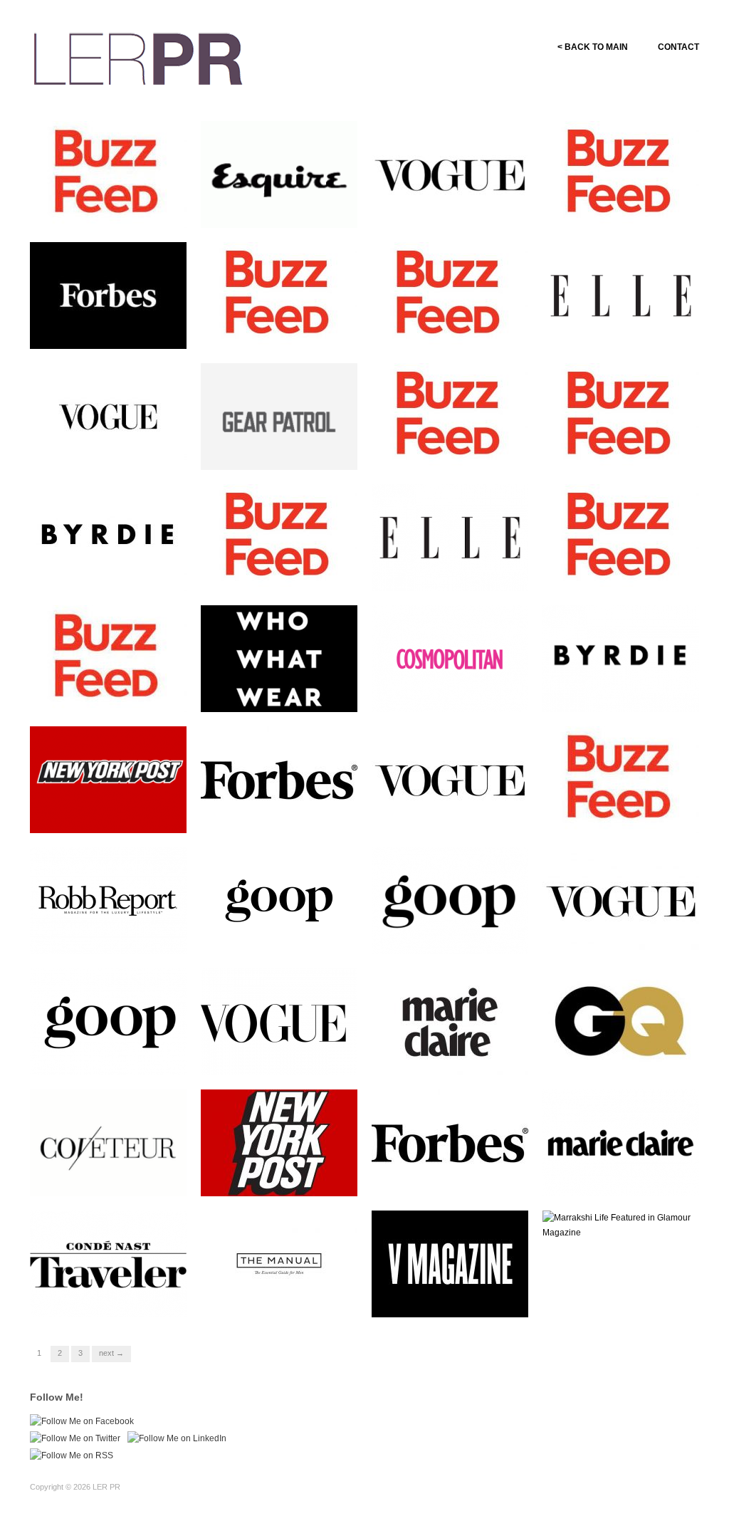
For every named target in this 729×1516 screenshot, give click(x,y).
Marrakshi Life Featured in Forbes (108, 329)
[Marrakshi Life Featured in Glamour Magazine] (620, 1225)
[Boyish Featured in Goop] (450, 900)
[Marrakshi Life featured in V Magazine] (450, 1263)
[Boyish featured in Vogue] (108, 416)
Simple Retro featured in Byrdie (104, 571)
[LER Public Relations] (138, 56)
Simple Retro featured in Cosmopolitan (446, 692)
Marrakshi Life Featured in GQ (621, 1055)
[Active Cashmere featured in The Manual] (279, 1263)
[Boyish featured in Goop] (279, 900)
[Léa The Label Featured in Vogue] (620, 900)
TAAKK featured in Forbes (465, 1182)
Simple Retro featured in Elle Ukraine (456, 571)
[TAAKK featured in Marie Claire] (620, 1142)
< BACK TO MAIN (592, 47)
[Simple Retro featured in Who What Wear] (279, 658)
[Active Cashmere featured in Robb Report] (108, 900)
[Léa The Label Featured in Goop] (108, 1021)
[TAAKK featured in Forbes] (450, 1142)
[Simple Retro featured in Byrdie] (108, 537)
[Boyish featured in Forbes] (279, 779)
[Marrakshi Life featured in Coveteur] (108, 1148)
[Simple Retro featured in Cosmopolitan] (450, 658)
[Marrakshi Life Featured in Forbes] (108, 295)
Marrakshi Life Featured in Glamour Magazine (621, 1297)
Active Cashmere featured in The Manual (284, 1297)
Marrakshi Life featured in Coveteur (107, 1176)
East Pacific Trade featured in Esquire (282, 208)
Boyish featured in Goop (298, 940)
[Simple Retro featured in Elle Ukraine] (450, 537)
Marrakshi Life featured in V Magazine (453, 1297)
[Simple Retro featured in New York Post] (108, 779)
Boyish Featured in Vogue (466, 819)
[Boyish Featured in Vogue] (450, 779)
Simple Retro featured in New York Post (115, 813)
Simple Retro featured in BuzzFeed (104, 208)
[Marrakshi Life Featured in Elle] (620, 295)
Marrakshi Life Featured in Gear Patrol (279, 450)
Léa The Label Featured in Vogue (621, 934)
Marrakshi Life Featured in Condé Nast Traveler (108, 1297)
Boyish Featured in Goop (467, 940)
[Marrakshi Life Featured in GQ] (620, 1021)
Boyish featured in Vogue (125, 456)
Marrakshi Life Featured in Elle (621, 329)
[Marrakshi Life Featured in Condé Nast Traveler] (108, 1263)
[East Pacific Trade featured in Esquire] (279, 179)
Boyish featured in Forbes (295, 819)
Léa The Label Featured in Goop (108, 1055)
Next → (111, 1353)
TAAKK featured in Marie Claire (618, 1176)
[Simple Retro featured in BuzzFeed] (108, 174)
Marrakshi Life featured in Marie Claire (449, 1055)
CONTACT (678, 47)
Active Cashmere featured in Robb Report (113, 934)
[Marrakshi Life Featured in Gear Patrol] (279, 422)
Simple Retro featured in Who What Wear (286, 692)
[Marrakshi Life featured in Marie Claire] (450, 1021)
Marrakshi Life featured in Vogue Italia (449, 208)
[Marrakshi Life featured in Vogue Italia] (450, 174)
